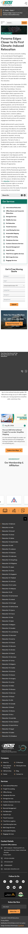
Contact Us (19, 774)
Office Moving (7, 792)
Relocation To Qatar (8, 538)
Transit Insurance (11, 226)
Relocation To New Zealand (10, 721)
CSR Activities (7, 771)
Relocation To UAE (7, 545)
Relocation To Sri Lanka (9, 585)
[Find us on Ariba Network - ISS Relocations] (10, 894)
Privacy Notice (5, 920)
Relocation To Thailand (9, 578)
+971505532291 (8, 865)
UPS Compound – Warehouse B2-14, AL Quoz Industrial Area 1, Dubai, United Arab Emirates (15, 850)
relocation (6, 181)
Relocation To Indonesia (9, 556)
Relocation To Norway (8, 693)
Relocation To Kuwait (8, 531)
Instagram (23, 881)
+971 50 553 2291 (8, 861)
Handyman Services (12, 240)
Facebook (4, 881)
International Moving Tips (7, 766)
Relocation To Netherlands (10, 606)
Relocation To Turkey (8, 660)
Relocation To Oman (8, 534)
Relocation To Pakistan (9, 552)
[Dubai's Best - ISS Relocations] (20, 894)
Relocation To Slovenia (9, 646)
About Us (6, 762)
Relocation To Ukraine (8, 650)
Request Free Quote (13, 323)
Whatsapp (20, 887)
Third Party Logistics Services (15, 253)
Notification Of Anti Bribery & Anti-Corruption (13, 923)
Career (5, 774)
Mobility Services (11, 220)
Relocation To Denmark (9, 635)
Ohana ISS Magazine (5, 510)
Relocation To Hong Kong (9, 560)
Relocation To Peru (7, 714)
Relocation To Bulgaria (8, 664)
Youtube (14, 887)
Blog (17, 771)
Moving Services (21, 765)
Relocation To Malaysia (9, 588)
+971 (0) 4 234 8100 (15, 319)
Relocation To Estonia (8, 671)
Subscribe (13, 911)
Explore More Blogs (13, 450)
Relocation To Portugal (9, 603)
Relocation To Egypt (8, 729)
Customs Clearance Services (14, 243)
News (11, 10)
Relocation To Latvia (8, 682)
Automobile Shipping (12, 233)
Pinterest (17, 881)
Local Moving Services (12, 230)
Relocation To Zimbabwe (9, 736)
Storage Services (11, 216)
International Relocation (13, 207)
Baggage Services (11, 260)
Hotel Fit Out (7, 814)
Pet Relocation (10, 223)
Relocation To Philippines (9, 563)
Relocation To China (8, 570)
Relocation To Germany (9, 657)
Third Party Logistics (9, 821)
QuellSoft (21, 925)
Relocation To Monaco (8, 689)
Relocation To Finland (8, 642)
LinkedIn (8, 887)
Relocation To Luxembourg (10, 632)
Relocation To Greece (8, 675)
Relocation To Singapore (9, 574)
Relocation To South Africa (10, 725)
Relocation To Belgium (8, 624)
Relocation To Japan (8, 567)
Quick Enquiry (14, 510)
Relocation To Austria (8, 639)
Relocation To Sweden (8, 628)
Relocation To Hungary (9, 678)
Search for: (3, 22)
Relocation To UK (7, 592)
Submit (14, 304)
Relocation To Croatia (8, 668)
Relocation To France (8, 614)
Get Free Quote (26, 371)
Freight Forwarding (12, 237)
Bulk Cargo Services (12, 257)
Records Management (13, 247)
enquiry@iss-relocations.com (11, 869)
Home (7, 10)
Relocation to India (7, 527)
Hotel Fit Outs (10, 250)
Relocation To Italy (7, 617)
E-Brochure (19, 762)
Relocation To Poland (8, 653)
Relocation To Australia (9, 718)
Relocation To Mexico (8, 711)
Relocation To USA (7, 700)
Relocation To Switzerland (10, 596)
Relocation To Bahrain (8, 524)
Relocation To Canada (8, 704)
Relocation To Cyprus (8, 610)
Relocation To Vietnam (9, 581)
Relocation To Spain (8, 621)
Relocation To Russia (8, 696)
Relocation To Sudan (8, 732)
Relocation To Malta (8, 686)
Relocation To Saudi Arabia (10, 542)
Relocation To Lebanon (9, 549)
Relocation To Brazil (8, 707)
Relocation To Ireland (8, 599)
